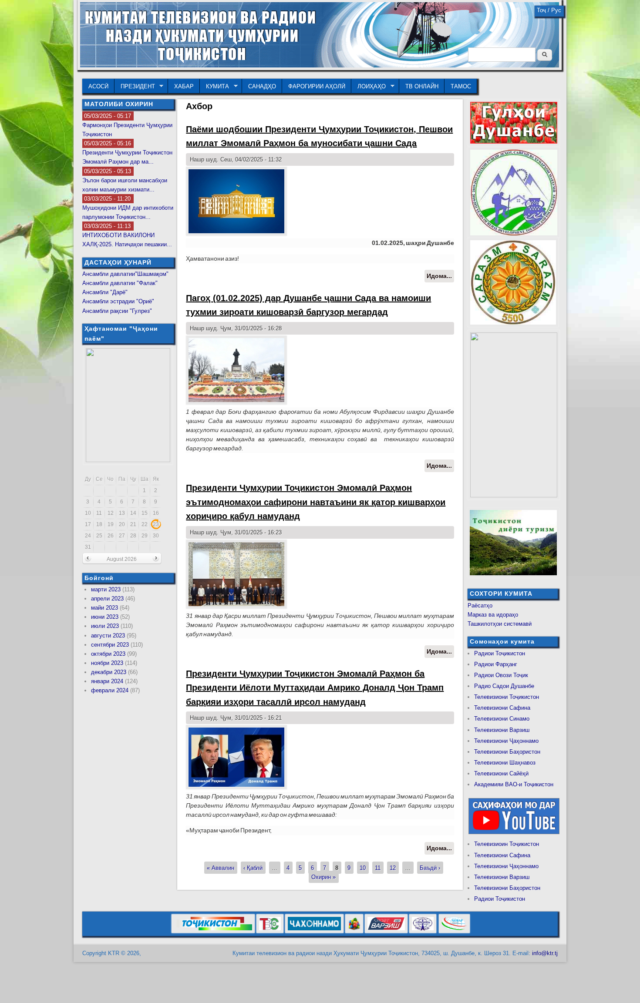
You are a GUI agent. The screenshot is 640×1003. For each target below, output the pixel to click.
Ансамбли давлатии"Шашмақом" (125, 274)
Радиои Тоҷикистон (499, 653)
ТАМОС (461, 86)
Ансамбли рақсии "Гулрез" (117, 311)
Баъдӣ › (430, 868)
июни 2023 (104, 617)
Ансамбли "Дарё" (105, 292)
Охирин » (323, 877)
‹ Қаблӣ (253, 868)
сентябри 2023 (110, 644)
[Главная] (319, 65)
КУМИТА (214, 86)
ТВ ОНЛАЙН (421, 86)
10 (363, 868)
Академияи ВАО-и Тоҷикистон (513, 784)
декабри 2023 (108, 672)
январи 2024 (107, 681)
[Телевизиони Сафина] (270, 931)
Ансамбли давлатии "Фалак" (120, 283)
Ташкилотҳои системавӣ (500, 624)
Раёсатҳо (480, 605)
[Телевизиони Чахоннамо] (314, 931)
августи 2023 (108, 635)
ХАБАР (184, 86)
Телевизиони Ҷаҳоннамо (506, 741)
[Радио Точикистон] (386, 931)
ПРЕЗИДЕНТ (135, 86)
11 (378, 868)
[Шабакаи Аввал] (213, 931)
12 (393, 868)
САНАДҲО (262, 86)
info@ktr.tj (545, 953)
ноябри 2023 (107, 663)
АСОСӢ (98, 86)
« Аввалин (220, 868)
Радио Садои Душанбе (504, 686)
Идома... (440, 277)
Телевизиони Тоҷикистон (506, 697)
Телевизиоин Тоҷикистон (506, 844)
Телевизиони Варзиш (501, 730)
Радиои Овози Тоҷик (501, 675)
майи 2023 (104, 607)
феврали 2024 (109, 690)
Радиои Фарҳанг (495, 664)
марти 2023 (106, 589)
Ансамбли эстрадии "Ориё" (118, 301)
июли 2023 (105, 626)
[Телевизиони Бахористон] (354, 931)
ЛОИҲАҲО (368, 86)
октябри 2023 (108, 654)
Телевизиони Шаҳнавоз (505, 762)
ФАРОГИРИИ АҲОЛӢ (316, 86)
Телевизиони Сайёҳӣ (501, 773)
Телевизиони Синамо (501, 718)
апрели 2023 (107, 598)
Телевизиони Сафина (502, 707)
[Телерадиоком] (422, 931)
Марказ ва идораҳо (493, 614)
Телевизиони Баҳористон (507, 751)
